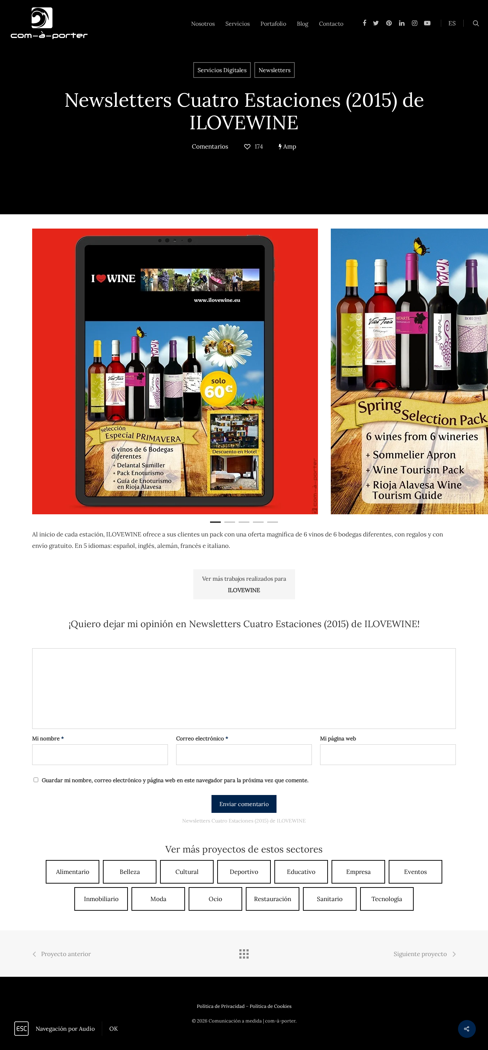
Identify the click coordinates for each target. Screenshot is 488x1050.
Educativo (301, 872)
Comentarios (210, 146)
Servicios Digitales (222, 70)
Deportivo (244, 872)
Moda (158, 899)
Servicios (237, 23)
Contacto (331, 23)
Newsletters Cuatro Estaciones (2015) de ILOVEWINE (244, 111)
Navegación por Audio (65, 1028)
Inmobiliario (101, 899)
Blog (302, 23)
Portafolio (273, 23)
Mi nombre (48, 738)
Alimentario (72, 872)
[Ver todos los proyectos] (244, 955)
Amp (289, 146)
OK (113, 1028)
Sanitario (330, 899)
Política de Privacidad (221, 1006)
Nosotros (203, 23)
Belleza (130, 872)
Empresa (358, 872)
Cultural (187, 872)
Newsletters (274, 70)
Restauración (272, 899)
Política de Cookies (271, 1006)
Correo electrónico (202, 738)
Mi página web (338, 738)
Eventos (415, 872)
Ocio (215, 899)
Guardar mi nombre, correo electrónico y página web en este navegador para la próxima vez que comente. (175, 780)
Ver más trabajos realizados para (244, 584)
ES (452, 23)
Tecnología (387, 899)
